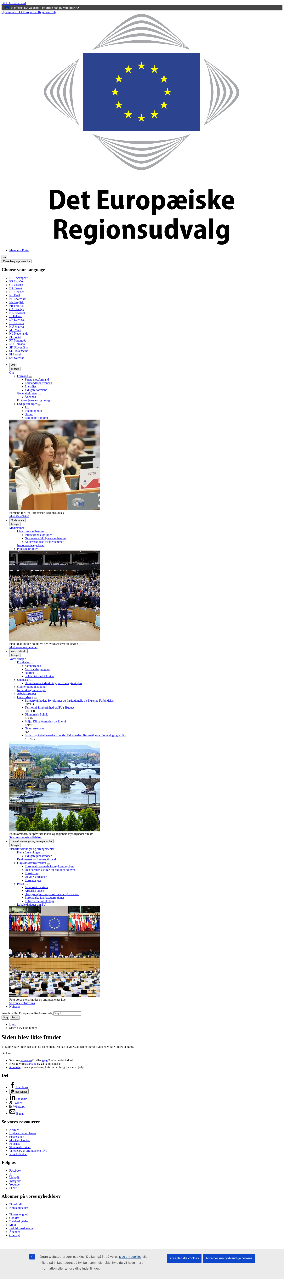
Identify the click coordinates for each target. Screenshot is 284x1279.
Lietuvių (16, 323)
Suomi (15, 354)
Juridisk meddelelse (21, 1228)
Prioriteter (23, 662)
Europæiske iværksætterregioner (44, 897)
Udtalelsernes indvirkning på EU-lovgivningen (53, 683)
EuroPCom (31, 873)
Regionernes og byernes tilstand (36, 859)
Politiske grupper (27, 548)
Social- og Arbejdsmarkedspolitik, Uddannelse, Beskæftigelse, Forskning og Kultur (75, 735)
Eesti (14, 295)
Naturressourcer (34, 728)
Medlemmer (17, 520)
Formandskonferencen (38, 383)
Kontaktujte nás (18, 1207)
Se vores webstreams (22, 1003)
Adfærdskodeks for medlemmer (44, 541)
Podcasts (14, 1143)
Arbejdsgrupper (26, 693)
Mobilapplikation (19, 1140)
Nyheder (14, 1006)
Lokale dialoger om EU (31, 904)
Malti (15, 330)
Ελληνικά (17, 298)
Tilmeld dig (16, 1204)
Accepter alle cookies (184, 1258)
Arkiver (14, 1129)
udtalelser (26, 1060)
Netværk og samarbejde (31, 690)
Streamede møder (20, 1147)
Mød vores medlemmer (23, 647)
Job (27, 407)
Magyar (16, 326)
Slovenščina (18, 351)
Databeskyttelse (18, 1221)
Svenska (16, 357)
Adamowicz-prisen (36, 887)
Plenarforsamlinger (28, 852)
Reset (15, 1017)
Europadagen (33, 880)
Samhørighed (33, 665)
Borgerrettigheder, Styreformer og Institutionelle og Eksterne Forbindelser (69, 700)
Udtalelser (23, 679)
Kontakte (14, 1067)
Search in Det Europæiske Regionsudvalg (27, 1013)
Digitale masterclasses (22, 1133)
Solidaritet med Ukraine (39, 676)
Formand (23, 376)
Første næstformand (37, 379)
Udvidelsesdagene (36, 876)
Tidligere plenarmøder (38, 855)
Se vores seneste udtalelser (25, 837)
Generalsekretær (27, 393)
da (4, 257)
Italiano (15, 316)
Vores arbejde (18, 651)
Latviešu (17, 319)
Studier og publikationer (31, 686)
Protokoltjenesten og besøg (33, 400)
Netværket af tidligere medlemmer (45, 538)
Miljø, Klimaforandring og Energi (45, 721)
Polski (15, 337)
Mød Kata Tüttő (19, 516)
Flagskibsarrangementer (31, 862)
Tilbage (15, 368)
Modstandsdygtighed (37, 669)
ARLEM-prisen (34, 890)
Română (17, 344)
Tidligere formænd (36, 390)
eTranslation (16, 1136)
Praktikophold (33, 410)
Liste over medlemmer (30, 531)
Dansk (15, 288)
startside (31, 1063)
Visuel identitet (18, 1154)
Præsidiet (30, 386)
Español (16, 281)
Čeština (16, 284)
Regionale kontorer (36, 417)
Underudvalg (25, 697)
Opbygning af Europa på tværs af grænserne (52, 894)
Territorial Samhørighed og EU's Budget (49, 707)
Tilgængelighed (18, 1214)
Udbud (29, 414)
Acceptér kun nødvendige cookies (229, 1258)
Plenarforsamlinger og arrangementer (31, 841)
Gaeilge (16, 309)
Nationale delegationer (30, 545)
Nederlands (18, 333)
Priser (20, 883)
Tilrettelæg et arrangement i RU (28, 1150)
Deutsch (16, 291)
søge (45, 1060)
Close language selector (16, 261)
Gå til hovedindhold (14, 3)
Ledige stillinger (27, 403)
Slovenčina (18, 347)
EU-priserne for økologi (39, 901)
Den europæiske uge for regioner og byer (50, 869)
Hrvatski (17, 312)
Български (18, 278)
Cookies (14, 1218)
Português (17, 340)
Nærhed (30, 672)
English (16, 302)
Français (16, 305)
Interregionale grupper (38, 534)
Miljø (12, 1224)
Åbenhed (30, 397)
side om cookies (130, 1256)
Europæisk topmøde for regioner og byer (49, 866)
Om (13, 364)
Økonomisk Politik (36, 714)
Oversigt (14, 1235)
